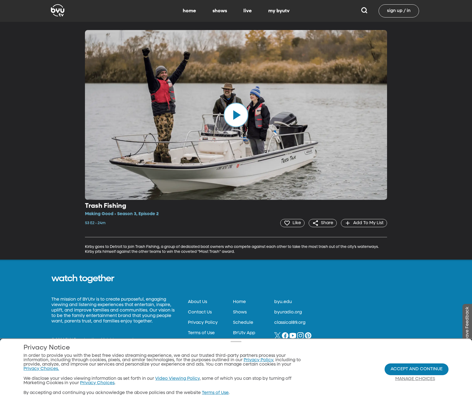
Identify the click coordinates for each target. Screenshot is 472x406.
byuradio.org (288, 312)
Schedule (243, 323)
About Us (197, 302)
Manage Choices (415, 379)
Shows (240, 312)
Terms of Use (201, 333)
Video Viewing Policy (177, 379)
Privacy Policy (203, 323)
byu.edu (283, 302)
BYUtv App (244, 333)
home (189, 10)
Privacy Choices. (41, 369)
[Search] (364, 10)
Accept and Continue (416, 369)
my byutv (279, 10)
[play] (236, 115)
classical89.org (289, 323)
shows (220, 10)
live (247, 10)
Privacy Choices (97, 383)
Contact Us (200, 312)
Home (239, 302)
